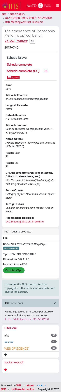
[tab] (46, 71)
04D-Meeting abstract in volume (24, 22)
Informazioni (15, 302)
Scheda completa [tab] (19, 64)
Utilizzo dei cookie (22, 389)
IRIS (4, 14)
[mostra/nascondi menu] (57, 5)
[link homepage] (11, 5)
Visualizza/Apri (14, 270)
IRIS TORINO (17, 14)
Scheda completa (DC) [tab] (23, 71)
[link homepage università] (39, 5)
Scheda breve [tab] (17, 57)
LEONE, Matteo (16, 41)
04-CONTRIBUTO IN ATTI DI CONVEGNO (28, 18)
